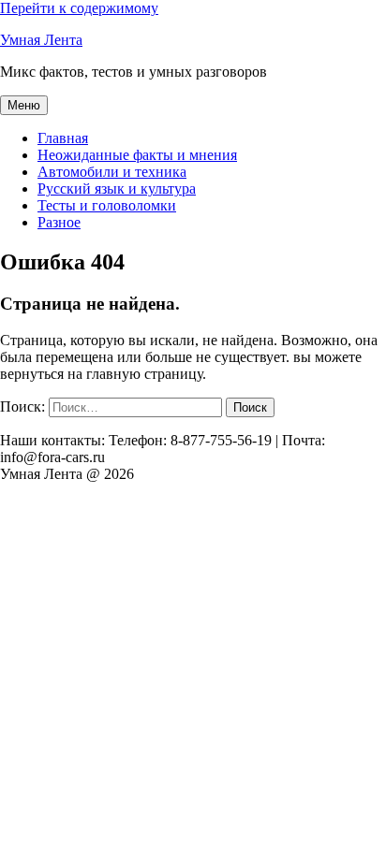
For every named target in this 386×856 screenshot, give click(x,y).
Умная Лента (41, 40)
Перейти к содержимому (79, 8)
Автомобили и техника (111, 172)
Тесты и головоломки (106, 205)
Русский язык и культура (116, 188)
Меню (23, 105)
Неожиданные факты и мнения (137, 155)
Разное (59, 222)
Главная (62, 138)
